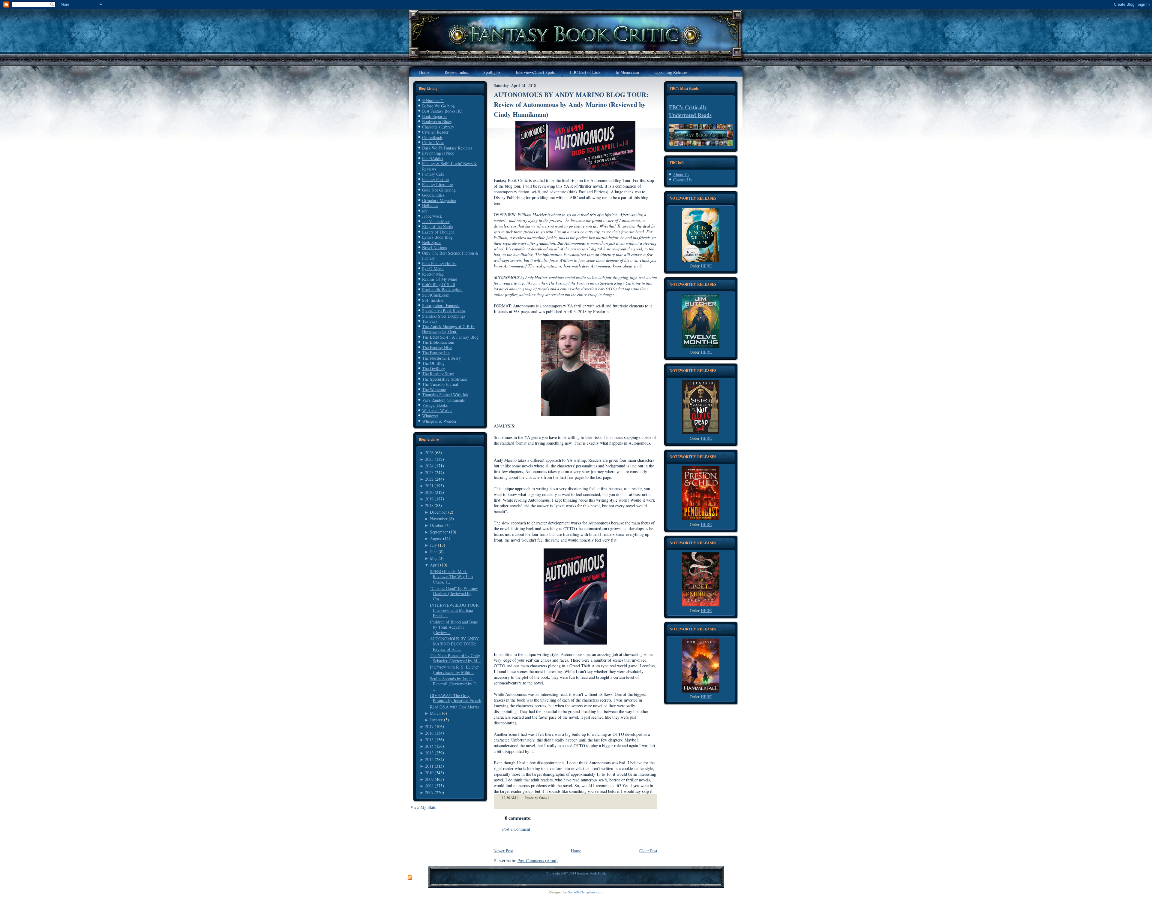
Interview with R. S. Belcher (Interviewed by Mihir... (454, 669)
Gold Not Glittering (439, 190)
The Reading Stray (438, 373)
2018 (429, 505)
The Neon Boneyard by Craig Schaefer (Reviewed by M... (455, 658)
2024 (429, 466)
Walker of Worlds (437, 410)
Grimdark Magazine (439, 200)
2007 (429, 792)
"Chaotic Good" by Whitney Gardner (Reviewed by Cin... (454, 593)
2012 (429, 759)
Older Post (648, 850)
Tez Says (429, 321)
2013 (429, 753)
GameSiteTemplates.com (585, 892)
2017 (429, 726)
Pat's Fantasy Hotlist (439, 263)
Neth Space (431, 242)
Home (576, 850)
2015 (429, 739)
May (433, 558)
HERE (706, 266)
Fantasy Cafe (433, 174)
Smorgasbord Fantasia (441, 305)
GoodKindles (433, 195)
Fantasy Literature (437, 184)
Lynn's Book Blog (437, 237)
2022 (429, 479)
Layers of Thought (438, 232)
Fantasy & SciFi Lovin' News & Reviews (449, 166)
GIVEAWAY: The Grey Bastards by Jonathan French (455, 698)
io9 (425, 211)
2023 (429, 472)
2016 (429, 733)
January (436, 720)
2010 (429, 772)
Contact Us (682, 180)
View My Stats (423, 807)
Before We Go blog (438, 106)
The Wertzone (434, 389)
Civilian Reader (435, 132)
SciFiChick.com (435, 295)
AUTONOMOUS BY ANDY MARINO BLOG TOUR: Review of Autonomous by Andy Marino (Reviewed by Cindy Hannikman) (571, 104)
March (435, 713)
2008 (429, 786)
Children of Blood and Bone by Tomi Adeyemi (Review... (454, 627)
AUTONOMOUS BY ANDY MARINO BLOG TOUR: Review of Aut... (454, 644)
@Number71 (433, 100)
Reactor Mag (433, 274)
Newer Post (503, 850)
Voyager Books (435, 405)
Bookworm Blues (437, 121)
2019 (429, 499)
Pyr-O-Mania (433, 268)
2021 (429, 485)
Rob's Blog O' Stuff (438, 284)
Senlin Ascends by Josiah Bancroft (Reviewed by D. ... (454, 684)
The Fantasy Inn (436, 352)
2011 (429, 766)
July (433, 545)
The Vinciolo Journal (440, 384)
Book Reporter (434, 116)
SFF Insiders (433, 300)
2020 (429, 492)
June (433, 551)
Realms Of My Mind (439, 279)
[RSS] (409, 877)
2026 (429, 452)
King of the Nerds (437, 226)
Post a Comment (516, 829)
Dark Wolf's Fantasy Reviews (447, 148)
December (438, 512)
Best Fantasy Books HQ (442, 111)
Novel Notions (434, 247)
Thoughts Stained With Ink (445, 394)
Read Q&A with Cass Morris (454, 707)
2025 (429, 459)
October (436, 525)
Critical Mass (433, 142)
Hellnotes (430, 205)
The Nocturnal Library (441, 358)
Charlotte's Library (438, 127)
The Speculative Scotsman (444, 379)
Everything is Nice (438, 153)
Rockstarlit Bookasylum (442, 289)
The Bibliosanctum (438, 342)
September (439, 532)
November (439, 518)
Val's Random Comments (443, 400)
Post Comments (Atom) (538, 860)
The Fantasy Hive (437, 347)
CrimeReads (432, 137)
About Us (681, 174)
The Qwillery (433, 368)
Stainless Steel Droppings (443, 316)
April (434, 565)
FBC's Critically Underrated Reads (690, 111)
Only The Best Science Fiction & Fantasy (450, 255)
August (436, 538)
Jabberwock (432, 216)
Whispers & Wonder (439, 421)
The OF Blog (433, 363)
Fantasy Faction (435, 179)
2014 (429, 746)
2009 (429, 779)
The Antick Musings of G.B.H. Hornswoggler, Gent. (448, 329)
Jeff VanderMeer (436, 221)
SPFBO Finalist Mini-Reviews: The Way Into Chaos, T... (451, 577)
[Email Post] (553, 797)
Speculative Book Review (444, 310)
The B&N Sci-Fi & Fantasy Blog (450, 337)
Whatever (430, 415)
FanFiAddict (432, 158)
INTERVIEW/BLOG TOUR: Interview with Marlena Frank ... (455, 610)
